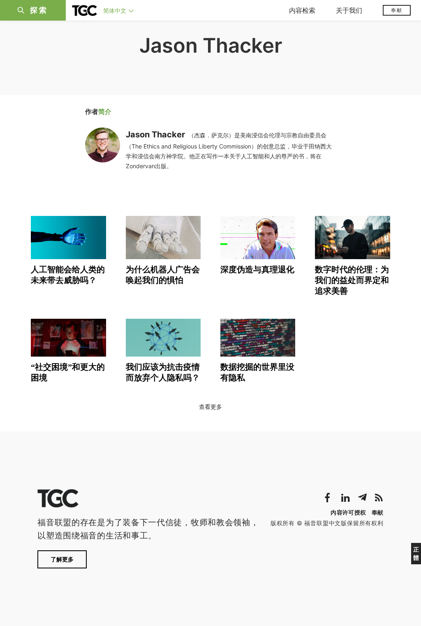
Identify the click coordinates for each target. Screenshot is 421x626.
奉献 (396, 10)
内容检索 (302, 10)
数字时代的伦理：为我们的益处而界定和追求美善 (352, 280)
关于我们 (349, 10)
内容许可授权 (348, 512)
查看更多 (210, 406)
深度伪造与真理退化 (257, 269)
